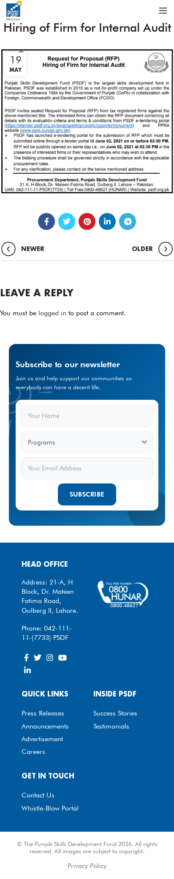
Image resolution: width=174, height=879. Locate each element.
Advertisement (42, 739)
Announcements (45, 726)
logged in (52, 313)
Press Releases (43, 713)
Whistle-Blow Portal (50, 808)
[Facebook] (46, 221)
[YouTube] (62, 657)
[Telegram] (127, 221)
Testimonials (111, 726)
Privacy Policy (87, 866)
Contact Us (38, 795)
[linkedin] (107, 221)
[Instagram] (50, 657)
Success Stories (115, 713)
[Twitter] (66, 221)
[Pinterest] (87, 221)
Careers (33, 752)
